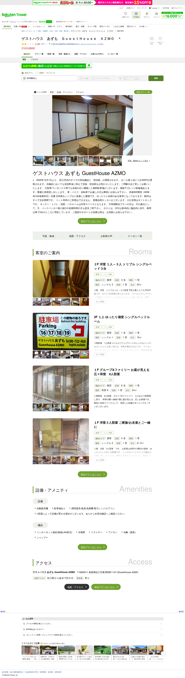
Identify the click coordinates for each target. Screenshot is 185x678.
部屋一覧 (50, 54)
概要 (3, 612)
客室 (52, 92)
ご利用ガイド (130, 8)
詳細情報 (34, 59)
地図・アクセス (80, 54)
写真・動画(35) (64, 54)
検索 (156, 78)
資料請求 (58, 672)
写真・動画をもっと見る (138, 161)
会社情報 (5, 672)
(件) (42, 44)
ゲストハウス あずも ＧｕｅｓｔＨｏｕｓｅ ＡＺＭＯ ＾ (71, 39)
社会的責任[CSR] (31, 672)
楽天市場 (166, 8)
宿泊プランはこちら (91, 221)
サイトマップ (141, 8)
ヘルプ (121, 8)
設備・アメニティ (65, 92)
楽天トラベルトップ (28, 31)
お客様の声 (107, 236)
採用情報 (43, 672)
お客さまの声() (97, 54)
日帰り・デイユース (47, 73)
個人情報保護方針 (16, 672)
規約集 (50, 672)
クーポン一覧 (112, 54)
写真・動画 (48, 236)
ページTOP (42, 92)
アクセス (80, 92)
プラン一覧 (39, 54)
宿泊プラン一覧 (143, 92)
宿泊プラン (29, 73)
